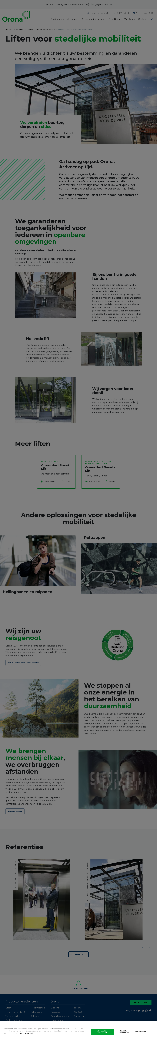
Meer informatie (27, 1033)
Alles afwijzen (140, 1032)
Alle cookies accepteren (102, 1032)
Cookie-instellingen (123, 1031)
